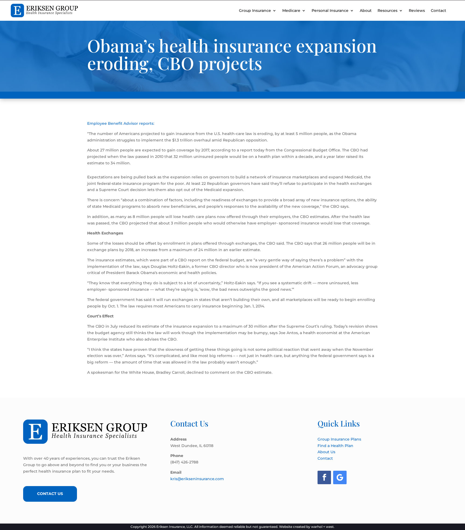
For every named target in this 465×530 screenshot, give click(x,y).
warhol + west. (322, 527)
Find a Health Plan (335, 445)
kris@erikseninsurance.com (197, 478)
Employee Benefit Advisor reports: (120, 123)
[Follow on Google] (340, 477)
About (366, 10)
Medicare (291, 10)
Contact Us (50, 493)
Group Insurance (255, 10)
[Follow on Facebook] (324, 477)
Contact (438, 10)
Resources (387, 10)
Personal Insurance (330, 10)
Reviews (417, 10)
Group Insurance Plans (339, 439)
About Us (326, 451)
